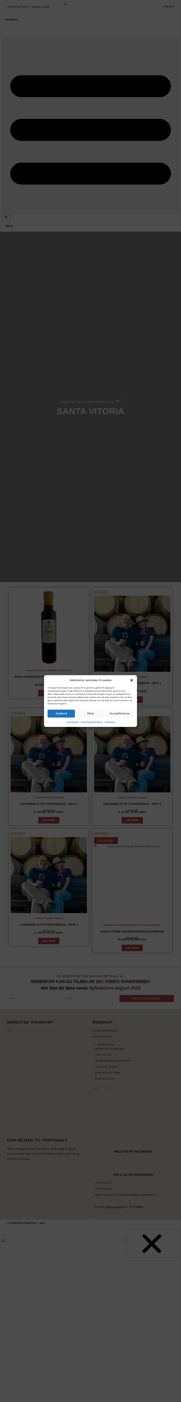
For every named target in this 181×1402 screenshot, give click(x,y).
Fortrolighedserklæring (92, 722)
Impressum (110, 722)
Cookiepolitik (72, 722)
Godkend (61, 713)
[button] (131, 680)
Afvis (90, 713)
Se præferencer (120, 713)
